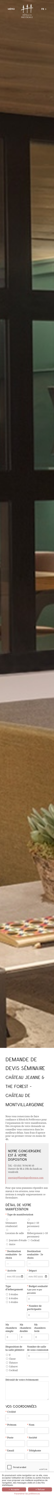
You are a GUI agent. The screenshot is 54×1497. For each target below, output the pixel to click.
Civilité (10, 1411)
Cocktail (35, 1240)
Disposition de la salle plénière (14, 1348)
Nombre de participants (34, 1307)
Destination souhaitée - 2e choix (35, 1254)
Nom (30, 1424)
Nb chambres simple (11, 1328)
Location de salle (14, 1233)
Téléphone (34, 1450)
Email (9, 1450)
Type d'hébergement (14, 1288)
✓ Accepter (13, 1489)
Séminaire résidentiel (11, 1224)
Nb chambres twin (40, 1328)
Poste (9, 1437)
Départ (32, 1270)
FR (42, 9)
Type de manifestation (19, 1214)
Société (32, 1437)
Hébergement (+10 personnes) (37, 1235)
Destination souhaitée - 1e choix (13, 1254)
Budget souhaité (37, 1289)
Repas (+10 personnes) (33, 1224)
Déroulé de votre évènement (21, 1379)
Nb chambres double (25, 1328)
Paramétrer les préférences (27, 1493)
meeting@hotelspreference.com (25, 1177)
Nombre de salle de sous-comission (37, 1348)
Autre (12, 1244)
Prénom (10, 1424)
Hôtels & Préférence (27, 11)
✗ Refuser (40, 1489)
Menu (11, 8)
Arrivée (10, 1270)
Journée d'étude (18, 1240)
